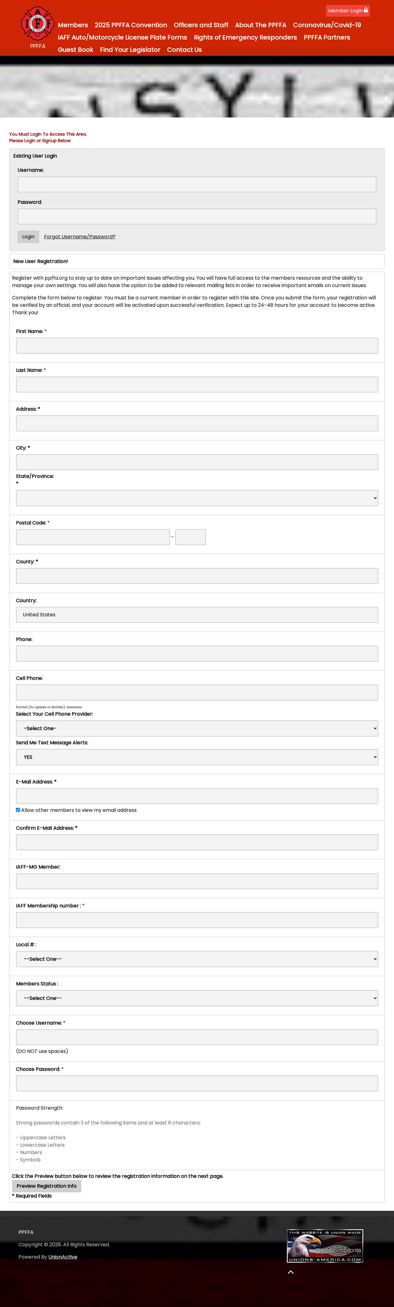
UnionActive (62, 1256)
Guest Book (75, 49)
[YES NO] (197, 757)
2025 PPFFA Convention (131, 25)
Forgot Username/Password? (79, 236)
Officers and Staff (201, 25)
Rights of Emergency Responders (245, 37)
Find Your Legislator (130, 49)
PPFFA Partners (327, 37)
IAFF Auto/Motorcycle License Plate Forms (122, 37)
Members (73, 25)
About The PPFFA (260, 25)
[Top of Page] (291, 1272)
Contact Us (184, 49)
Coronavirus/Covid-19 (327, 25)
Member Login (346, 10)
